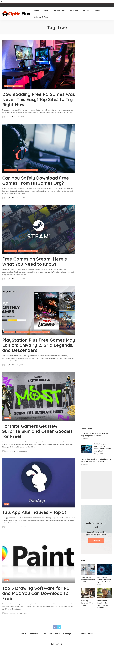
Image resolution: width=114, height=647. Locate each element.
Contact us (96, 540)
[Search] (110, 13)
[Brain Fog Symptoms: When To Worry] (88, 593)
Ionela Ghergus (10, 451)
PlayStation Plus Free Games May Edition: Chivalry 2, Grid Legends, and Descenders (38, 345)
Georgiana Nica (10, 116)
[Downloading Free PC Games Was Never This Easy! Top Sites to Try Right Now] (38, 64)
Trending (34, 170)
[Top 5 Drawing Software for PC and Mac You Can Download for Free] (38, 558)
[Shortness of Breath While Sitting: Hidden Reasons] (104, 593)
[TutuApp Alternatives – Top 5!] (38, 482)
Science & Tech (17, 86)
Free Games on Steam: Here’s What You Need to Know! (34, 261)
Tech (6, 504)
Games (7, 86)
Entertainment (9, 332)
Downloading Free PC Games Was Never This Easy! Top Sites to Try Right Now (38, 99)
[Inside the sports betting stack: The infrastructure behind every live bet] (86, 449)
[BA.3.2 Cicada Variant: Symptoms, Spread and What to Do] (104, 569)
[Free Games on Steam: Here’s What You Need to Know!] (38, 229)
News (14, 170)
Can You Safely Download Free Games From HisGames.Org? (35, 180)
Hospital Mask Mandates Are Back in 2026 (88, 579)
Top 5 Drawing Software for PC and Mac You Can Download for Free (36, 593)
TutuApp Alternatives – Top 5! (34, 512)
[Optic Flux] (16, 14)
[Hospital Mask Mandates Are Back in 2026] (88, 569)
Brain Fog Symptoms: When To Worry (87, 603)
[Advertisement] (96, 485)
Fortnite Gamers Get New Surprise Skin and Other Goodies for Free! (37, 431)
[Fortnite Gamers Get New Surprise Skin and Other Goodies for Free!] (38, 396)
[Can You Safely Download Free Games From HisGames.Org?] (38, 148)
